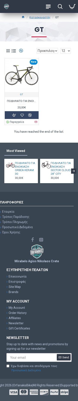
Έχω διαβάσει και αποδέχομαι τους (34, 368)
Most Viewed (15, 151)
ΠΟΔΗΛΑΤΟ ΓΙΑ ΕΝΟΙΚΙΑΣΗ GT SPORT (22, 101)
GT (21, 94)
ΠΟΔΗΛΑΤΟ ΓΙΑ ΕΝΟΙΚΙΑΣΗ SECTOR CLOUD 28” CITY (61, 168)
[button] (4, 171)
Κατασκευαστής (39, 17)
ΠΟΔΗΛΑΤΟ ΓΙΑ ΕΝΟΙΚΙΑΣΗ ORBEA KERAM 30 (25, 168)
